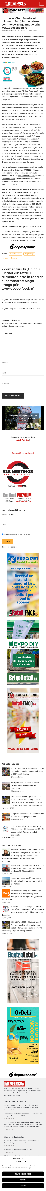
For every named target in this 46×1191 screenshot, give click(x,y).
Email (4, 373)
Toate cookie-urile (23, 1174)
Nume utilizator (8, 514)
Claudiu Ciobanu (10, 31)
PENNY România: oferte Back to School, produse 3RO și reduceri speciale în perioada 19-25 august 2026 (27, 868)
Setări (23, 1186)
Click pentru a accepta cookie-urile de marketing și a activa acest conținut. (23, 418)
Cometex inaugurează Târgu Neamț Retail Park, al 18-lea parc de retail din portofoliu (27, 881)
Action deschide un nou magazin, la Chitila (18, 1149)
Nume (5, 362)
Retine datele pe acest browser (16, 534)
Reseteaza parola (9, 547)
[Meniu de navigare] (41, 4)
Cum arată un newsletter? (23, 453)
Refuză (23, 1180)
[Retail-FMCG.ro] (15, 4)
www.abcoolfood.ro (14, 45)
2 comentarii (32, 31)
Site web (5, 383)
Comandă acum (8, 178)
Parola (4, 524)
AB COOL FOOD (29, 48)
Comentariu (7, 333)
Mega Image (29, 254)
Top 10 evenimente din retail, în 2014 (25, 308)
